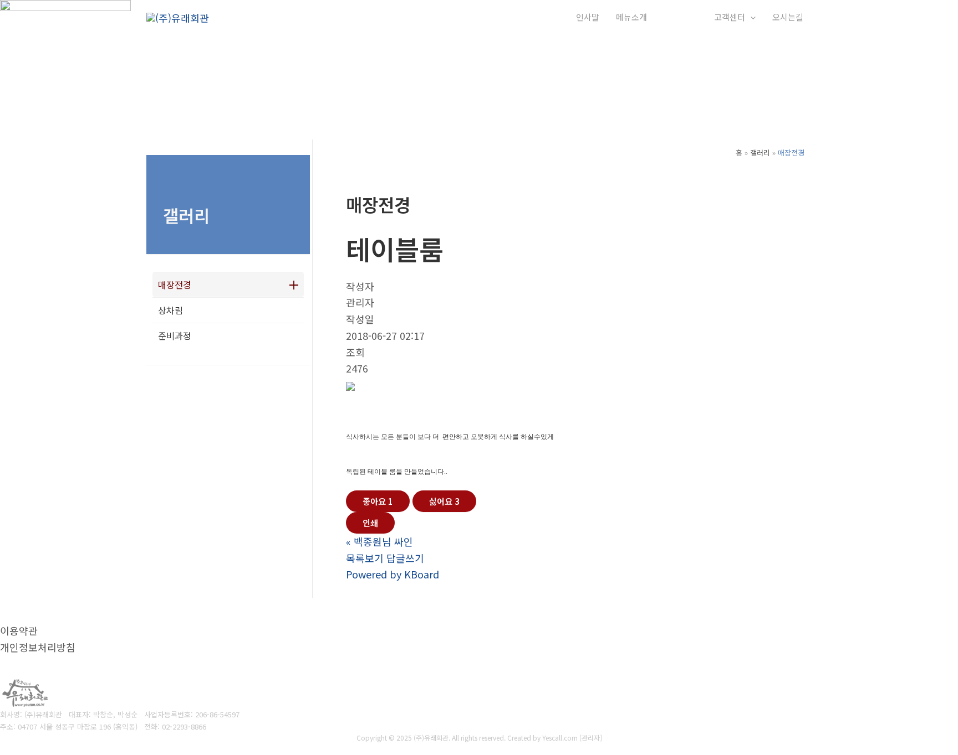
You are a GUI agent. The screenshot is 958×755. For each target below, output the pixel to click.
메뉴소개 (631, 17)
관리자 (591, 737)
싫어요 (444, 501)
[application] (692, 17)
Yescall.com (560, 737)
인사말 (587, 17)
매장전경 (174, 284)
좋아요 (378, 501)
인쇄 (370, 523)
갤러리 (675, 17)
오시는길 (787, 17)
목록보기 (365, 558)
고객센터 (729, 17)
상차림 (170, 310)
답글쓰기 (405, 558)
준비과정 (174, 335)
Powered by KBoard (392, 574)
